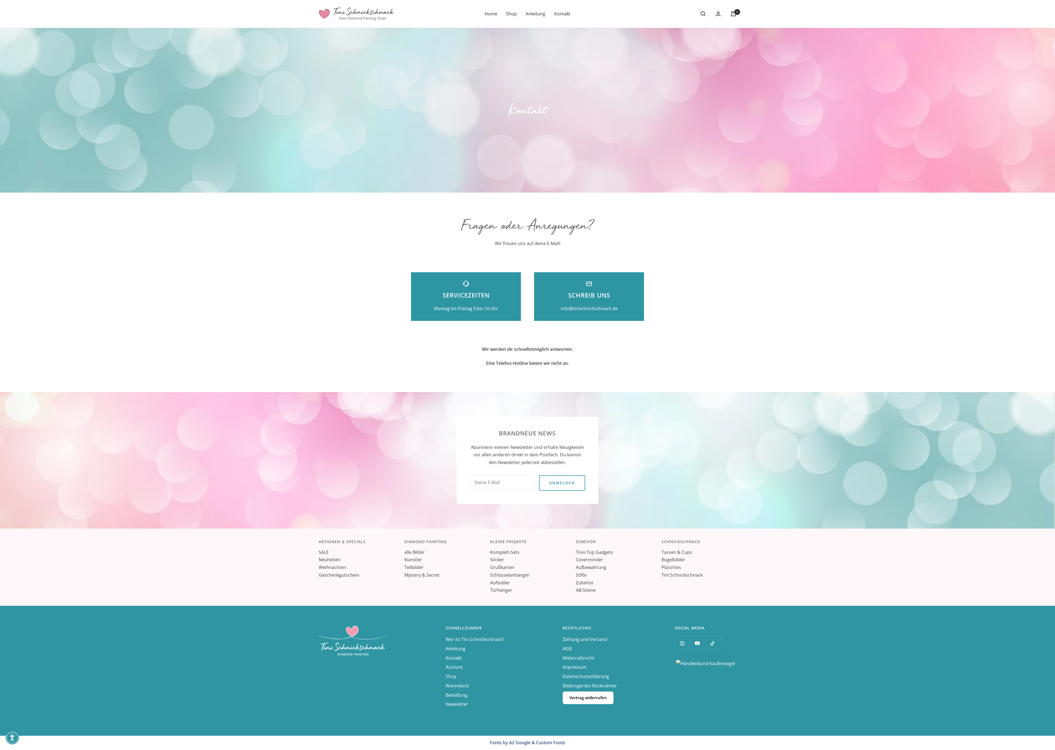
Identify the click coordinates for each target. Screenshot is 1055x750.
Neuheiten (329, 560)
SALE (324, 552)
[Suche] (703, 13)
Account (454, 667)
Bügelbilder (673, 560)
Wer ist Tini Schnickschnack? (475, 639)
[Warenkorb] (733, 13)
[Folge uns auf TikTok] (712, 643)
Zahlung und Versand (585, 639)
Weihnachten (332, 567)
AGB (567, 649)
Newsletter (457, 704)
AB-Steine (586, 590)
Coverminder (589, 560)
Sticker (497, 560)
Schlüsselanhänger (509, 575)
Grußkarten (502, 567)
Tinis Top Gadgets (594, 552)
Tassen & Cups (677, 552)
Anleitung (535, 14)
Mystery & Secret (422, 575)
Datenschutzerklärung (586, 676)
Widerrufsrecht (578, 658)
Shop (511, 14)
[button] (12, 738)
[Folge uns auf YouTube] (697, 643)
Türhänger (501, 590)
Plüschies (671, 567)
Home (491, 14)
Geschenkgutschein (339, 575)
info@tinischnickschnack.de (589, 308)
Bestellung (456, 695)
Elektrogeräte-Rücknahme (590, 686)
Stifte (581, 575)
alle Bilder (414, 552)
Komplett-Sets (505, 552)
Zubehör (585, 583)
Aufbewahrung (591, 567)
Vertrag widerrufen (588, 697)
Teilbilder (414, 567)
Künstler (413, 560)
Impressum (574, 667)
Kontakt (562, 14)
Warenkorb (457, 686)
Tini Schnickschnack (682, 575)
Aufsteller (500, 583)
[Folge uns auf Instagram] (682, 643)
